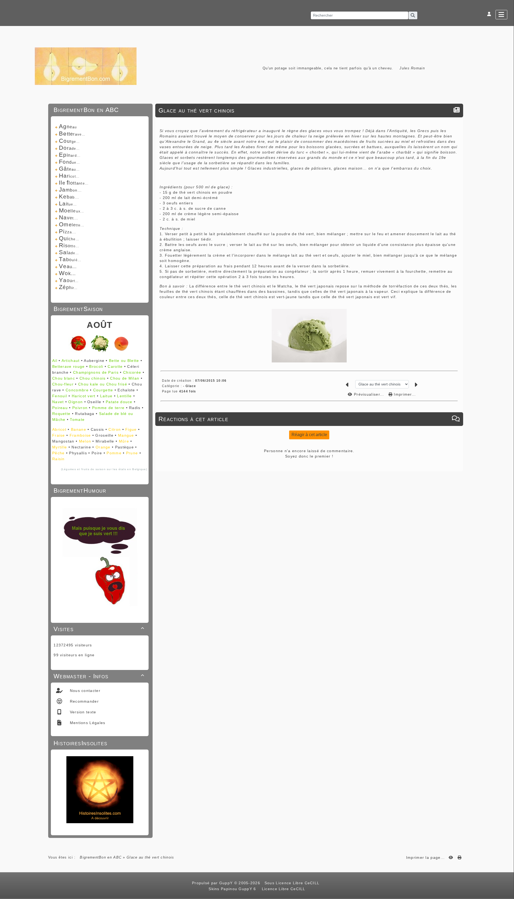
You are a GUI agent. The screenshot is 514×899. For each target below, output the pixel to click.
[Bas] (507, 374)
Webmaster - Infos (99, 676)
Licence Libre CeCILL (282, 889)
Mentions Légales (86, 723)
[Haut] (507, 360)
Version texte (82, 712)
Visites (99, 628)
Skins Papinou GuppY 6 (234, 889)
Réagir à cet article (309, 434)
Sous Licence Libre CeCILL (292, 883)
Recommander (83, 701)
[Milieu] (507, 367)
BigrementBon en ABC (100, 857)
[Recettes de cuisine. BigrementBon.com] (86, 66)
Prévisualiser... (369, 394)
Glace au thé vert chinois (196, 110)
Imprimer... (404, 394)
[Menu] (501, 14)
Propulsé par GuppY (213, 883)
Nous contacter (84, 690)
